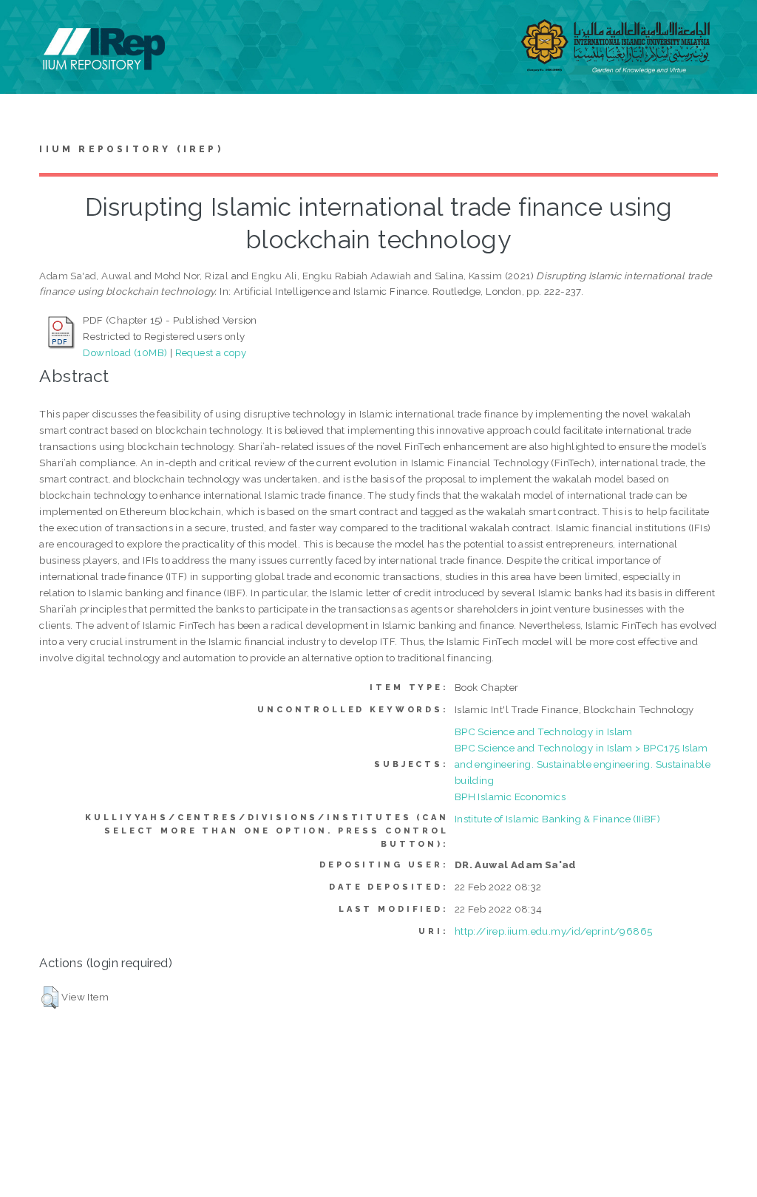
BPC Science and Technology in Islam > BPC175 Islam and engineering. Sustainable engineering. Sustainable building (582, 764)
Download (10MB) (125, 352)
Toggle (26, 27)
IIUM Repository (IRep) (131, 149)
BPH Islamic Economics (510, 796)
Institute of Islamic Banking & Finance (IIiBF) (557, 819)
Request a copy (211, 352)
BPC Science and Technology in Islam (544, 731)
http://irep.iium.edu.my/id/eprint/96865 (554, 931)
